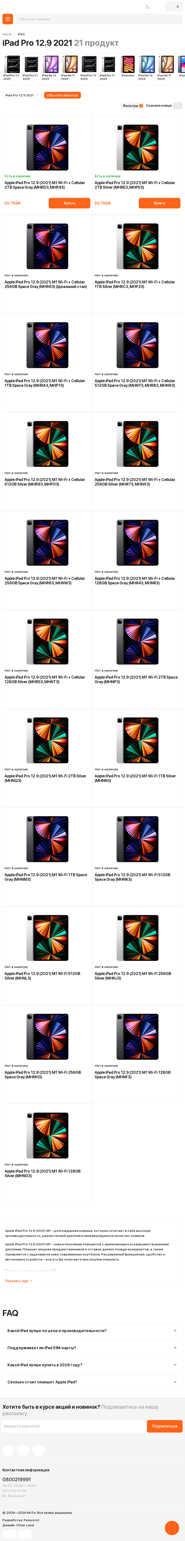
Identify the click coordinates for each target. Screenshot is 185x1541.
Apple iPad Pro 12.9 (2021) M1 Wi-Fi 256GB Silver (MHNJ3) (133, 976)
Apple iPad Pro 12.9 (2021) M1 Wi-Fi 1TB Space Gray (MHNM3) (46, 877)
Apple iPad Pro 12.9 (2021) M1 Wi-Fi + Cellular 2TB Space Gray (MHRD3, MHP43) (45, 185)
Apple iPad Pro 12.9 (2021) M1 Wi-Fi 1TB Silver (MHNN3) (135, 778)
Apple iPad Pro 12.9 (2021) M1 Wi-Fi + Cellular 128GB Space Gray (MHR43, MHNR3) (135, 580)
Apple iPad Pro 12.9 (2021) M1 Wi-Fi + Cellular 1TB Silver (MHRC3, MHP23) (135, 284)
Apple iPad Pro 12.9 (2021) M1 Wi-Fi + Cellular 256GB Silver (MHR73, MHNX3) (135, 482)
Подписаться (164, 1426)
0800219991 (147, 6)
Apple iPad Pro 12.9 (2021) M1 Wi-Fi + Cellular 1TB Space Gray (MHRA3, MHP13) (45, 383)
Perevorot (32, 1520)
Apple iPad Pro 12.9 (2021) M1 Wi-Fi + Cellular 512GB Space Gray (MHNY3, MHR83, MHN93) (135, 383)
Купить (69, 203)
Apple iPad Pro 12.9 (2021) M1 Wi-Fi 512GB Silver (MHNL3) (42, 976)
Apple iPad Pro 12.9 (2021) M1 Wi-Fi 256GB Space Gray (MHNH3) (43, 1074)
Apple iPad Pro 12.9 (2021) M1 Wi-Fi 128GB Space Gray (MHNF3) (133, 1074)
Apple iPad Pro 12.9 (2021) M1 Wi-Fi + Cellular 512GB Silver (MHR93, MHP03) (45, 482)
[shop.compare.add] (83, 119)
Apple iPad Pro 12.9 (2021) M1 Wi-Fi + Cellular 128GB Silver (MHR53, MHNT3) (45, 679)
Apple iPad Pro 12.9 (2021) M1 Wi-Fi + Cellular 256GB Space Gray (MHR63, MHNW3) (45, 580)
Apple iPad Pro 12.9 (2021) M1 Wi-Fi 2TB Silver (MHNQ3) (45, 778)
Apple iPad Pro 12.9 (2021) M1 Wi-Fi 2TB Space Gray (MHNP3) (136, 679)
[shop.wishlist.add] (89, 119)
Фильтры (132, 106)
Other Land (25, 1525)
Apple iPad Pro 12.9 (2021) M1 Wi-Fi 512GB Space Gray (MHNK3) (132, 877)
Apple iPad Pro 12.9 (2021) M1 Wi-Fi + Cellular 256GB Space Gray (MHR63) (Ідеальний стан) (46, 284)
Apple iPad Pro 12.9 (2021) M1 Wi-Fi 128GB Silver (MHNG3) (42, 1173)
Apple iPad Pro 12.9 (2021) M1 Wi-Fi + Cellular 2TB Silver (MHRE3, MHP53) (135, 185)
